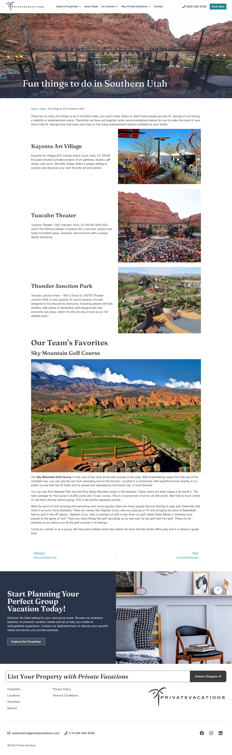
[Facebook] (202, 733)
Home (34, 108)
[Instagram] (211, 733)
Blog (42, 108)
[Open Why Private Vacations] (149, 6)
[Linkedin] (220, 733)
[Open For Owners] (117, 6)
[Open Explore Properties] (80, 6)
